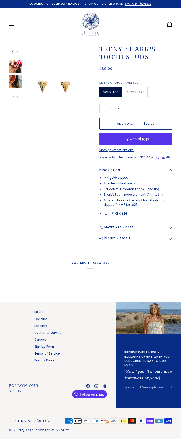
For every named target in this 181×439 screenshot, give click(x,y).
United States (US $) (29, 421)
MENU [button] (38, 312)
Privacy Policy (44, 360)
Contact (40, 319)
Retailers (40, 326)
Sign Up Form (44, 347)
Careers (40, 340)
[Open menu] (15, 24)
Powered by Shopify (52, 430)
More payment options (116, 150)
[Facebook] (88, 386)
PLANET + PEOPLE (117, 238)
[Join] (168, 386)
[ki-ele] (18, 430)
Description (109, 170)
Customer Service (47, 333)
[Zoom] (56, 87)
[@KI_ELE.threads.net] (105, 386)
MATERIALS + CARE (119, 227)
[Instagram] (96, 386)
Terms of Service (47, 353)
